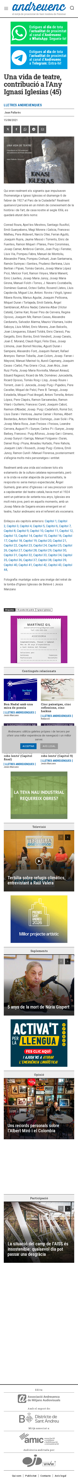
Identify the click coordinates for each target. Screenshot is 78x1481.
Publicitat (30, 1475)
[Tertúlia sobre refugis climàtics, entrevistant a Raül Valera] (39, 861)
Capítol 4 (26, 526)
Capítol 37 (30, 560)
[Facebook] (16, 129)
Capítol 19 (30, 540)
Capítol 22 (10, 545)
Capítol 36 (15, 560)
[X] (7, 129)
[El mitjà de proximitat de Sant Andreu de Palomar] (39, 8)
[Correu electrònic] (42, 129)
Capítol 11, (52, 531)
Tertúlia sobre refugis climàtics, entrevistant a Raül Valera (37, 880)
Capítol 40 (10, 565)
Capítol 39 (59, 560)
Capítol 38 (44, 560)
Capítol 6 (52, 526)
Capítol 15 (40, 536)
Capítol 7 (65, 526)
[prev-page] (61, 837)
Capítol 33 (40, 555)
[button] (72, 8)
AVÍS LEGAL (49, 746)
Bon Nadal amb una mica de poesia (18, 705)
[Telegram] (33, 129)
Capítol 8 (10, 531)
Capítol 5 (39, 526)
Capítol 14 (25, 536)
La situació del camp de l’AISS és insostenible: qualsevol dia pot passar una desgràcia (38, 1249)
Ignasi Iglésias (44, 610)
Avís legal (60, 1475)
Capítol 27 (15, 550)
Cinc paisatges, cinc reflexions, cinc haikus (56, 707)
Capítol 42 (40, 565)
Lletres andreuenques (23, 105)
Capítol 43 (55, 565)
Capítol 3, (13, 526)
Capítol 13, (11, 536)
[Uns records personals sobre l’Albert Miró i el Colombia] (39, 1109)
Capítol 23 (25, 545)
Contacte (45, 1475)
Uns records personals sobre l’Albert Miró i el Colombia (33, 1128)
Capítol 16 (55, 536)
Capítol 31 (10, 555)
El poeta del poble (26, 610)
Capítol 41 (25, 565)
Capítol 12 (66, 531)
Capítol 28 (30, 550)
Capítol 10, (37, 531)
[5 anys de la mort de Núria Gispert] (39, 985)
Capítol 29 (44, 550)
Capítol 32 (25, 555)
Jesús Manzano (11, 715)
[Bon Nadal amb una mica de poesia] (20, 690)
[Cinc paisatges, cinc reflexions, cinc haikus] (57, 690)
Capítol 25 (55, 545)
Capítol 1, (51, 521)
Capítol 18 (15, 540)
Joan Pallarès (12, 112)
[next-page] (67, 837)
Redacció (45, 718)
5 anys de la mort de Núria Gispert (38, 1007)
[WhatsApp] (25, 129)
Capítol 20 (44, 540)
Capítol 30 (59, 550)
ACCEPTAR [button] (28, 746)
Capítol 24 (40, 545)
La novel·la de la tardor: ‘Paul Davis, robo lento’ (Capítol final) (18, 754)
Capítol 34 (55, 555)
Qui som (16, 1475)
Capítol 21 (59, 540)
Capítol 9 (23, 531)
